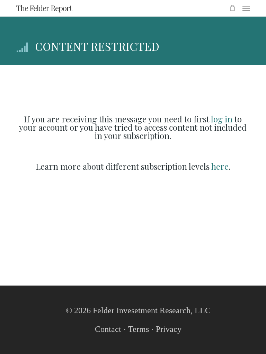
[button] (246, 7)
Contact (108, 329)
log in (221, 118)
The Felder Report (44, 8)
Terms (138, 329)
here (220, 166)
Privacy (168, 329)
